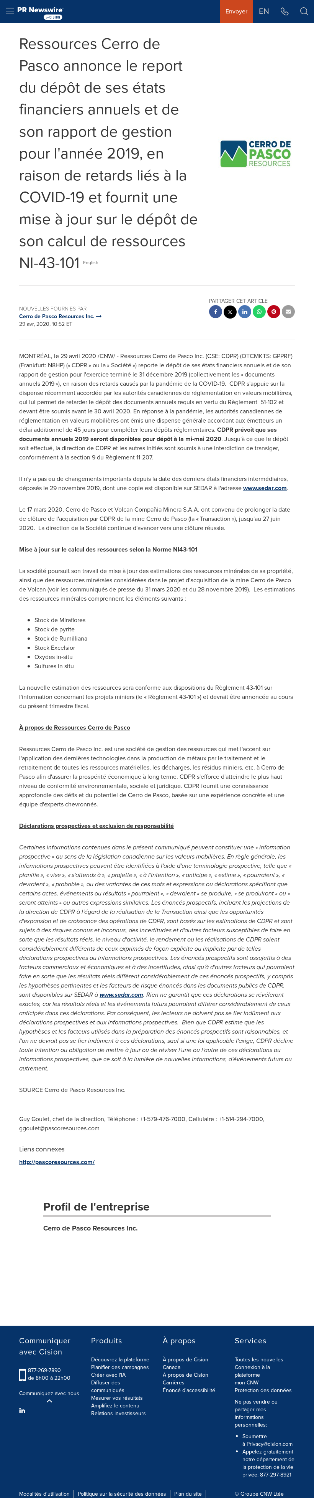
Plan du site (188, 1494)
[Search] (304, 11)
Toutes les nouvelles (259, 1360)
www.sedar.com (265, 488)
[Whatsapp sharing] (259, 312)
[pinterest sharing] (273, 312)
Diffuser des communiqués (107, 1386)
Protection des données (263, 1390)
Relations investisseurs (118, 1413)
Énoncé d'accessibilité (189, 1390)
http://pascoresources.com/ (57, 1162)
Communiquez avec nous (49, 1393)
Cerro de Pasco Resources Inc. (90, 1228)
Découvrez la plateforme (120, 1360)
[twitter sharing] (230, 313)
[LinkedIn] (23, 1411)
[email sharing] (288, 312)
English (90, 262)
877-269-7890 (44, 1370)
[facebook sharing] (215, 312)
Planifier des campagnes (120, 1367)
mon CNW (246, 1383)
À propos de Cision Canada (185, 1363)
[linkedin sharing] (244, 312)
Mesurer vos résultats (117, 1398)
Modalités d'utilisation (44, 1494)
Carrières (174, 1383)
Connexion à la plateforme (252, 1371)
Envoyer (236, 11)
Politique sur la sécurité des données (122, 1494)
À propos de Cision (185, 1375)
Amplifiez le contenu (115, 1406)
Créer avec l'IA (108, 1375)
